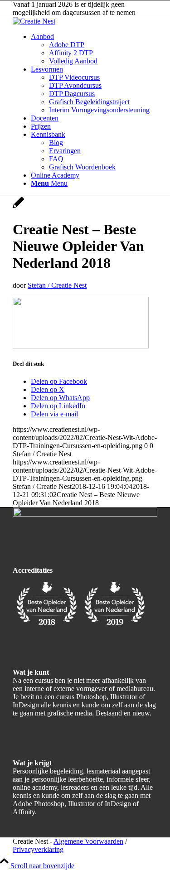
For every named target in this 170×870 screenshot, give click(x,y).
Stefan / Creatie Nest (57, 285)
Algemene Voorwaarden (88, 841)
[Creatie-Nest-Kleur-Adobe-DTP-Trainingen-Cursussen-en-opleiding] (85, 514)
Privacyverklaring (38, 849)
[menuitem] (94, 49)
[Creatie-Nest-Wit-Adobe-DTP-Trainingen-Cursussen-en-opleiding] (34, 21)
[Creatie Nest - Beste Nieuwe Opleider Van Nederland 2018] (18, 207)
